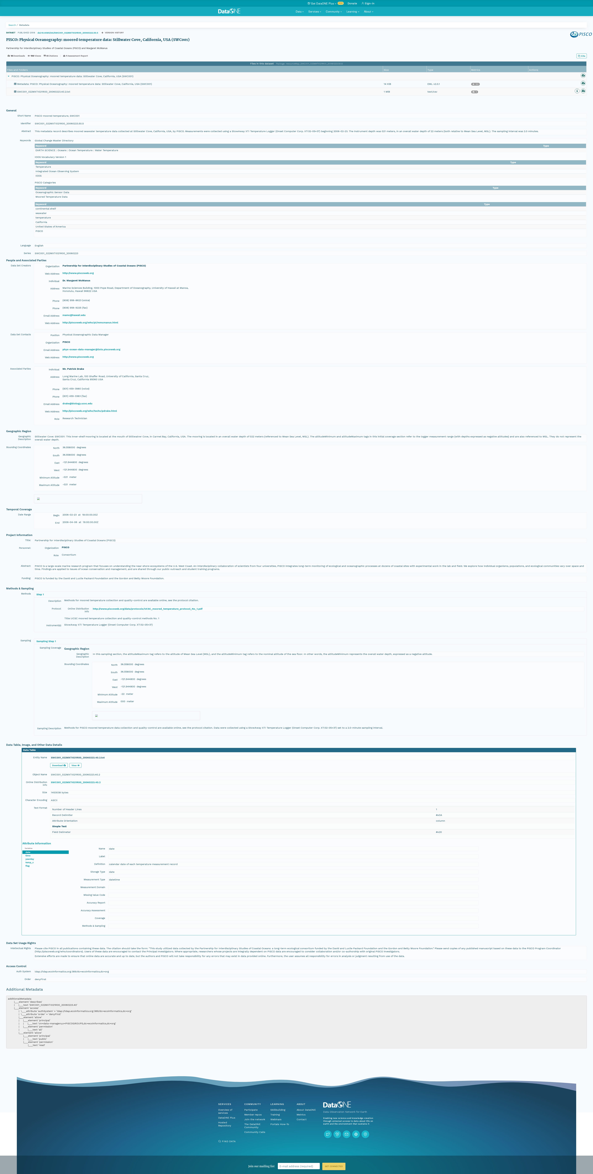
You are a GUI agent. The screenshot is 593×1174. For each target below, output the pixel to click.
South (56, 455)
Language (25, 245)
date (27, 852)
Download (57, 765)
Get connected (334, 1166)
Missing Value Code (94, 895)
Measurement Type (94, 879)
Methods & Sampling (93, 925)
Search (12, 25)
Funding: (26, 578)
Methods (26, 593)
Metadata (24, 25)
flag (27, 866)
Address (54, 288)
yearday (29, 859)
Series (27, 253)
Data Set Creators (21, 265)
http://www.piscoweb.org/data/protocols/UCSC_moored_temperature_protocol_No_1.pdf (148, 608)
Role (56, 419)
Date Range (24, 514)
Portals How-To (279, 1124)
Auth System (23, 971)
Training (275, 1114)
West (56, 470)
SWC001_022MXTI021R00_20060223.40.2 (76, 782)
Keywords (25, 140)
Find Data (229, 1141)
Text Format (40, 807)
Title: (28, 540)
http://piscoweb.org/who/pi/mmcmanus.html (90, 322)
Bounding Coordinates (18, 447)
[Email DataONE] (346, 1134)
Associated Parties (20, 368)
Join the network (254, 1119)
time (27, 855)
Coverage (100, 918)
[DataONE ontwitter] (328, 1134)
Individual (54, 281)
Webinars (275, 1119)
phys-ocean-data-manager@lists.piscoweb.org (91, 349)
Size (44, 792)
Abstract (26, 131)
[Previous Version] (102, 32)
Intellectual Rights (21, 948)
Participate (251, 1109)
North (56, 448)
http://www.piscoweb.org (78, 273)
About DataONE (306, 1109)
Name (102, 848)
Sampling (26, 640)
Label (102, 856)
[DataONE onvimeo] (337, 1134)
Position (54, 335)
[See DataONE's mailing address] (365, 1134)
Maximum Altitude (49, 485)
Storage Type (97, 871)
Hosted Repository (224, 1124)
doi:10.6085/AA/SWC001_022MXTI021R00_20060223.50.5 (68, 33)
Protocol (56, 608)
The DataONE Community (252, 1126)
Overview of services (225, 1111)
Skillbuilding (277, 1109)
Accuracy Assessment (93, 910)
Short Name (24, 115)
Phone (56, 301)
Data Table (29, 750)
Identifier (26, 123)
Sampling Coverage (50, 647)
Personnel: (25, 548)
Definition (99, 864)
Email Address (51, 315)
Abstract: (26, 566)
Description (54, 601)
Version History (114, 33)
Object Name (40, 774)
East (57, 462)
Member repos (253, 1114)
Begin (56, 515)
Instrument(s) (53, 625)
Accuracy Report (96, 902)
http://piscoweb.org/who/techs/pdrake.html (90, 410)
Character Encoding (36, 800)
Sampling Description (49, 728)
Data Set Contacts (21, 334)
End (57, 522)
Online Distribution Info (78, 610)
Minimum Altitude (49, 477)
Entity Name (40, 757)
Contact (302, 1119)
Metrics (301, 1114)
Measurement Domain (92, 887)
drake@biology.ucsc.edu (77, 403)
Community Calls (254, 1132)
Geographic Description (24, 438)
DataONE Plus (226, 1117)
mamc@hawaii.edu (74, 315)
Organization (52, 266)
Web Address (52, 273)
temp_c (29, 862)
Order (28, 979)
